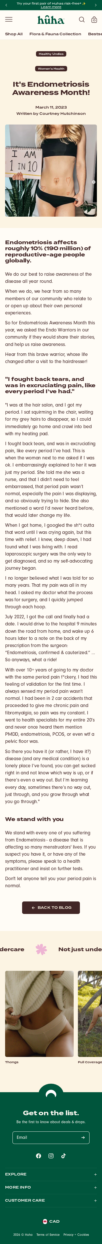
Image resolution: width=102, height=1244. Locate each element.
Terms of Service (48, 1235)
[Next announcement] (96, 5)
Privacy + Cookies (76, 1235)
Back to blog (55, 907)
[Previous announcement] (6, 5)
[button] (9, 19)
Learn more (51, 7)
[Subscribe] (83, 1137)
